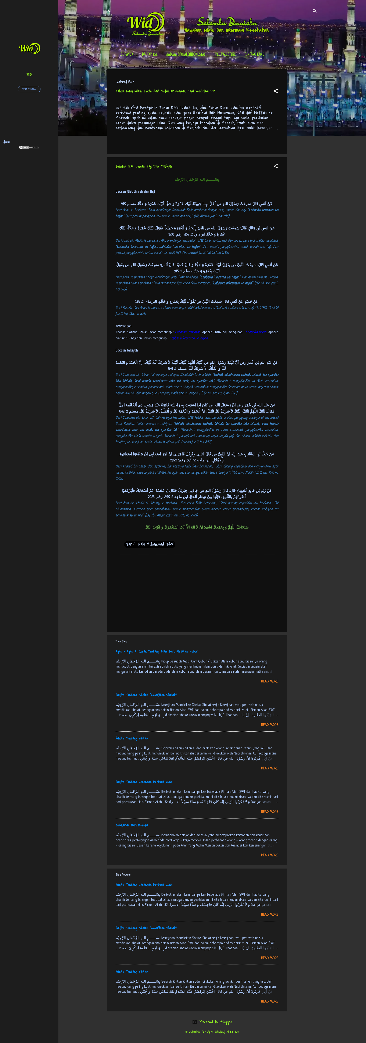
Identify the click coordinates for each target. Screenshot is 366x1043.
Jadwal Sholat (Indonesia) (185, 55)
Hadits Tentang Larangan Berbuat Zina (144, 781)
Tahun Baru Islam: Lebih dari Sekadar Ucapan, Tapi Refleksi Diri (165, 91)
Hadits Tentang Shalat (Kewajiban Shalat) (146, 694)
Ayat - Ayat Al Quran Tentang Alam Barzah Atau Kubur (157, 651)
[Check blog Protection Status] (29, 148)
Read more (269, 681)
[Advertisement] (303, 133)
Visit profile (29, 89)
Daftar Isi (149, 55)
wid (29, 74)
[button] (275, 91)
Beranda (127, 55)
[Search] (314, 11)
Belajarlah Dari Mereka (132, 825)
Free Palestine (225, 55)
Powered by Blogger (214, 1022)
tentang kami (254, 55)
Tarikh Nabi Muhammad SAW (149, 544)
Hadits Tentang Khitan (132, 738)
